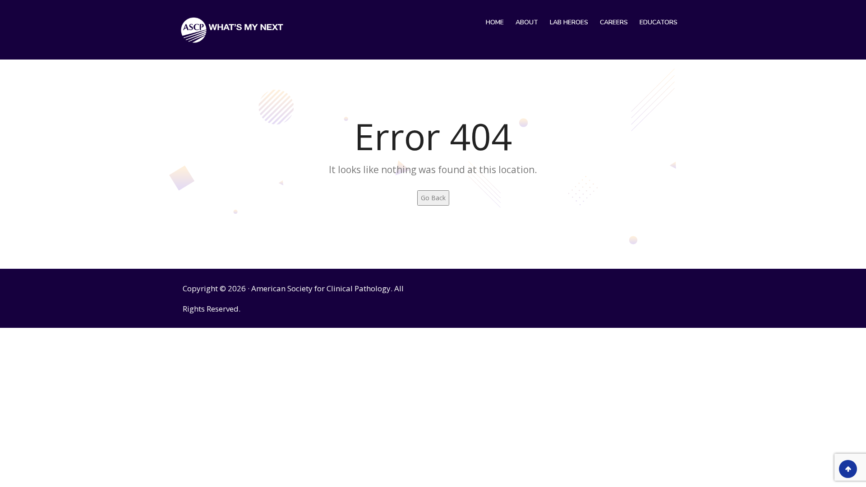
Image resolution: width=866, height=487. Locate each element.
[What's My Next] (232, 30)
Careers (614, 22)
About (527, 22)
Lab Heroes (569, 22)
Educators (658, 22)
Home (495, 22)
